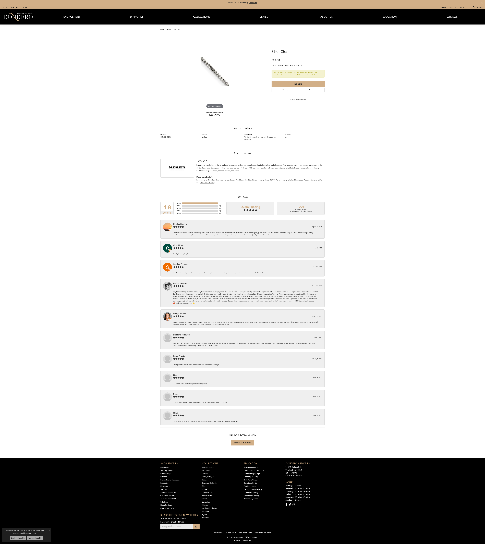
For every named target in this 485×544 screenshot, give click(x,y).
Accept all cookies (35, 538)
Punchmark (247, 540)
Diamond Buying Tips (252, 473)
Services (452, 17)
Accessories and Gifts (313, 179)
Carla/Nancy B (208, 476)
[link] (5, 7)
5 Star (179, 203)
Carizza (205, 473)
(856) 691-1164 (215, 115)
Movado (205, 505)
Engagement (71, 17)
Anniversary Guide (251, 499)
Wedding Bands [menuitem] (166, 470)
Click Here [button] (253, 2)
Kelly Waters (207, 495)
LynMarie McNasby (181, 334)
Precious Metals (250, 486)
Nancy (176, 394)
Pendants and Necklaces (234, 179)
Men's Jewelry (281, 179)
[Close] (481, 2)
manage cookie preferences (24, 533)
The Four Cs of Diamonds (254, 470)
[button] (443, 7)
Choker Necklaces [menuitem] (167, 508)
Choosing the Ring (251, 476)
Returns (312, 90)
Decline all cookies (18, 538)
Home (162, 29)
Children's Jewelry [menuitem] (167, 495)
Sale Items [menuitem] (164, 502)
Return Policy (219, 532)
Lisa (175, 375)
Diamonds (136, 17)
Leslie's (204, 137)
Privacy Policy (231, 532)
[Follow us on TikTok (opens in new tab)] (290, 504)
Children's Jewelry (207, 182)
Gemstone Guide (250, 483)
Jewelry (265, 17)
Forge (204, 489)
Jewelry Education (251, 467)
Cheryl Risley (178, 245)
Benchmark (206, 470)
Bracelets (211, 179)
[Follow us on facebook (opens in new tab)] (286, 504)
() (220, 203)
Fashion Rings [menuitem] (165, 473)
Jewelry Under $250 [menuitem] (168, 499)
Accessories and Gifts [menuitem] (168, 492)
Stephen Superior (180, 264)
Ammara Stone (207, 467)
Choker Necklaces (295, 179)
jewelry (168, 29)
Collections (201, 17)
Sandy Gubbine (179, 313)
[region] (215, 71)
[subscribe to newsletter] (196, 526)
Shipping (285, 90)
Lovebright (206, 502)
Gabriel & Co (207, 492)
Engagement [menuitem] (165, 467)
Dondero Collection (209, 483)
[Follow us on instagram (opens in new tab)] (294, 504)
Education (389, 17)
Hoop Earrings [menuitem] (166, 505)
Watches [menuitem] (163, 489)
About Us (326, 17)
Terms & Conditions (245, 532)
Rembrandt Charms (209, 508)
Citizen (205, 480)
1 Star (179, 213)
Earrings (219, 179)
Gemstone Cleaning (251, 495)
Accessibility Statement (262, 532)
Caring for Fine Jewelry (253, 489)
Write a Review (242, 442)
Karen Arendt (179, 356)
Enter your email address (172, 521)
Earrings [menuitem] (163, 476)
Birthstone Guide (250, 480)
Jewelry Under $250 (266, 179)
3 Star (179, 208)
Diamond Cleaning (251, 492)
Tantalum (205, 517)
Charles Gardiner (180, 224)
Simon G (205, 511)
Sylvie (204, 514)
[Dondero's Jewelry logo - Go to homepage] (18, 16)
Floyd (175, 413)
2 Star (179, 211)
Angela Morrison (180, 283)
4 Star (179, 206)
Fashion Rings (251, 179)
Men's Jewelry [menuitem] (166, 486)
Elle (203, 486)
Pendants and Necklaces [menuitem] (170, 480)
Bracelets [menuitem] (164, 483)
